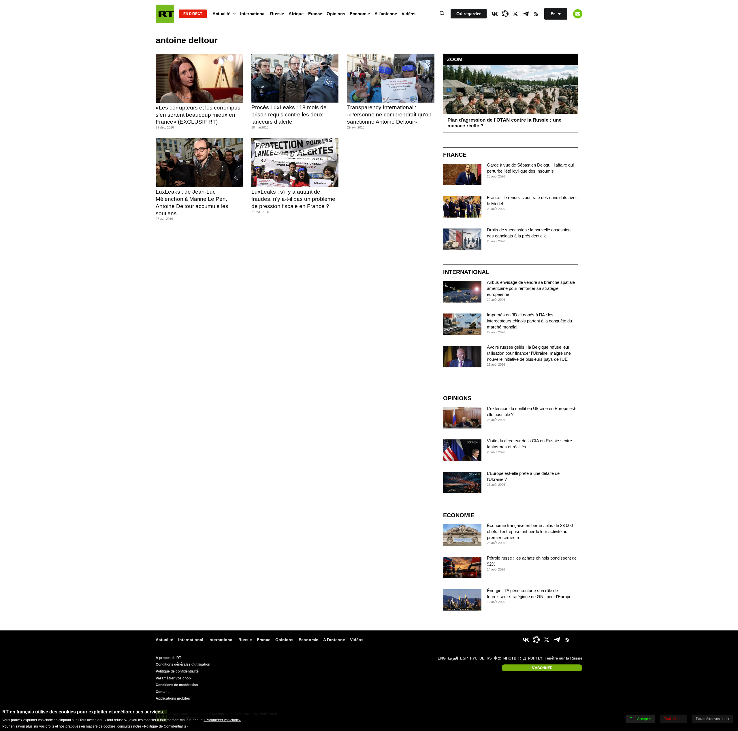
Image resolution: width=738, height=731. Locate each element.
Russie (277, 13)
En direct (192, 14)
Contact (162, 692)
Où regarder (468, 13)
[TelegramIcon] (525, 13)
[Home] (165, 14)
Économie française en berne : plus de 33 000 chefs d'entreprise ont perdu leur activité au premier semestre (530, 531)
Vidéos (408, 13)
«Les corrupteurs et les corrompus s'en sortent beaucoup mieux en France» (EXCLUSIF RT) (198, 115)
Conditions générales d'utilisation (183, 664)
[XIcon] (515, 13)
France (315, 13)
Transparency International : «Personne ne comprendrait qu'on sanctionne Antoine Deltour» (389, 114)
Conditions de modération (177, 685)
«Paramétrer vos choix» (222, 720)
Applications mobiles (173, 698)
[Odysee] (505, 13)
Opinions (336, 13)
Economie (360, 13)
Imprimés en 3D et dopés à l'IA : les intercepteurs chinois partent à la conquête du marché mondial (529, 320)
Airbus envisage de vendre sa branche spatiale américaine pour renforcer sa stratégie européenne (531, 288)
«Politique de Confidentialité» (165, 726)
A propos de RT (168, 658)
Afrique (296, 13)
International (253, 13)
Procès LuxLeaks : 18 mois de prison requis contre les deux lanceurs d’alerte (289, 114)
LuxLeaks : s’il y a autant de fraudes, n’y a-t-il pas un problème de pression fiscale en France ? (293, 199)
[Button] (577, 13)
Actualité (221, 13)
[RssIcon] (536, 13)
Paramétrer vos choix (173, 678)
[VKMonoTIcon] (494, 13)
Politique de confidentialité (177, 671)
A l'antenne (385, 13)
